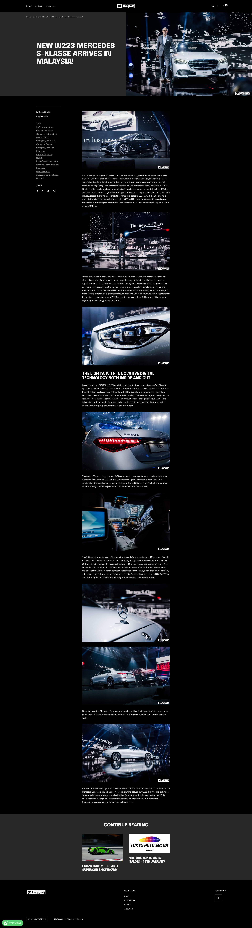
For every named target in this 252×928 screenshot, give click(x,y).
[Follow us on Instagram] (218, 898)
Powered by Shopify (75, 919)
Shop (28, 6)
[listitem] (37, 191)
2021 (38, 127)
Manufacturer (52, 164)
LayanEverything (44, 161)
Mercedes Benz (43, 171)
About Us (50, 6)
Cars (50, 130)
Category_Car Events (45, 141)
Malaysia (40, 164)
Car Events (37, 17)
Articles (38, 6)
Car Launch (41, 130)
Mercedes (40, 168)
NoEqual (40, 178)
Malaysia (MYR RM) (36, 919)
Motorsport (129, 900)
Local (55, 161)
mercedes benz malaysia (47, 175)
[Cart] (224, 6)
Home (28, 17)
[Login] (218, 6)
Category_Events (44, 144)
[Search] (213, 6)
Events (127, 904)
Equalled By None (44, 154)
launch (39, 158)
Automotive (47, 127)
